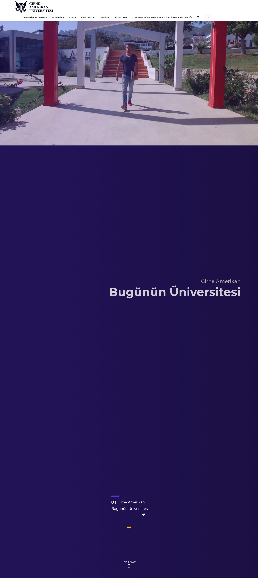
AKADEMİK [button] (57, 18)
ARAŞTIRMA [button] (87, 18)
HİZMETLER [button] (120, 18)
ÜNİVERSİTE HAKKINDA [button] (34, 18)
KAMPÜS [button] (104, 18)
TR (207, 18)
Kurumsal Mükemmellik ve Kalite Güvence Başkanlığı (162, 18)
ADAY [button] (71, 18)
